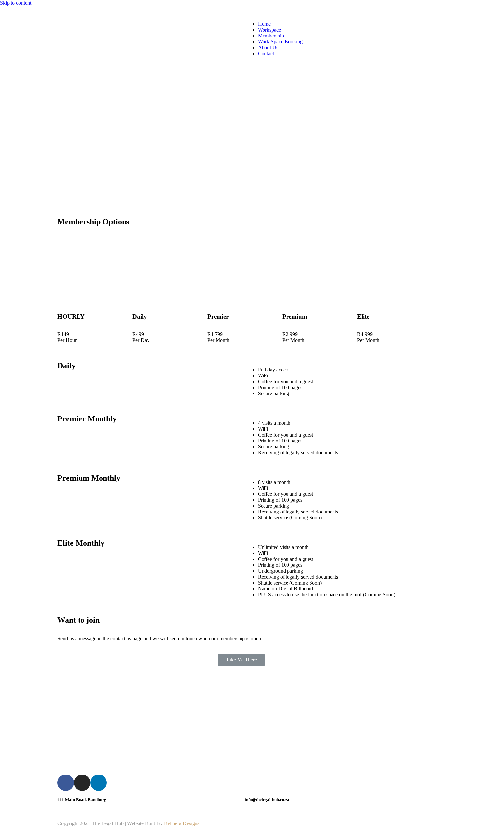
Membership (271, 35)
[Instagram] (82, 783)
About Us (268, 47)
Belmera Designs (181, 823)
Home (264, 24)
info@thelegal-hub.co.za (267, 799)
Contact (266, 53)
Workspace (269, 30)
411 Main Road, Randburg (82, 799)
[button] (241, 660)
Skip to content (15, 3)
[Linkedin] (98, 783)
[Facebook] (66, 783)
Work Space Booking (280, 41)
